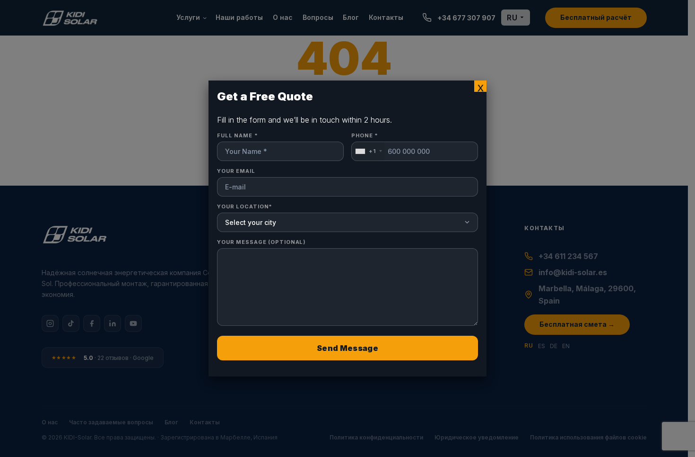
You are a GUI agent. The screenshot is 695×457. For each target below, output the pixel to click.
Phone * (364, 143)
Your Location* (244, 206)
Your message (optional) (261, 242)
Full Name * (237, 135)
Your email (236, 171)
